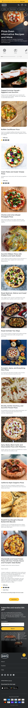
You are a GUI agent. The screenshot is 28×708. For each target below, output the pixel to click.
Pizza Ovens (13, 9)
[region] (14, 1)
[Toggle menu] (25, 5)
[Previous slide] (17, 57)
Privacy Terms (12, 639)
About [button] (3, 661)
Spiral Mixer (22, 9)
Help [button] (2, 670)
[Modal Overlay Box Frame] (12, 626)
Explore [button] (3, 665)
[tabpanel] (4, 51)
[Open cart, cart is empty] (22, 5)
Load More (14, 599)
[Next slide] (21, 57)
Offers (4, 9)
